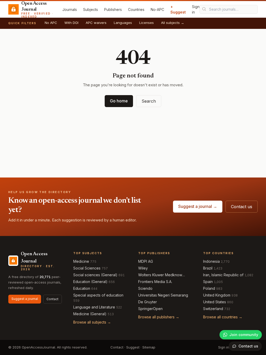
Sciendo (145, 288)
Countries (136, 9)
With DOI (71, 23)
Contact (52, 299)
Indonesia (211, 261)
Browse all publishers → (158, 317)
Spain (208, 281)
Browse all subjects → (92, 322)
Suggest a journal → (197, 206)
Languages (123, 23)
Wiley (143, 268)
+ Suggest (178, 9)
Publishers (113, 9)
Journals (69, 9)
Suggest (132, 347)
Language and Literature (94, 307)
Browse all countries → (222, 317)
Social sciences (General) (95, 275)
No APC (51, 23)
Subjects (90, 9)
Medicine (81, 261)
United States (214, 302)
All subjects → (172, 23)
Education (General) (90, 281)
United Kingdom (216, 295)
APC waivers (96, 23)
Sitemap (148, 347)
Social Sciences (87, 268)
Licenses (146, 23)
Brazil (207, 268)
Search (149, 101)
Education (81, 288)
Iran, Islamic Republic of (223, 275)
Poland (209, 288)
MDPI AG (145, 261)
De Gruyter (147, 302)
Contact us (241, 206)
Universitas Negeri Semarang (163, 295)
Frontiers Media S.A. (155, 281)
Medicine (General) (90, 314)
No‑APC (157, 9)
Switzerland (213, 308)
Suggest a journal (24, 299)
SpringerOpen (150, 308)
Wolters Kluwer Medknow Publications (160, 275)
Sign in (196, 9)
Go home (119, 100)
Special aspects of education (98, 295)
